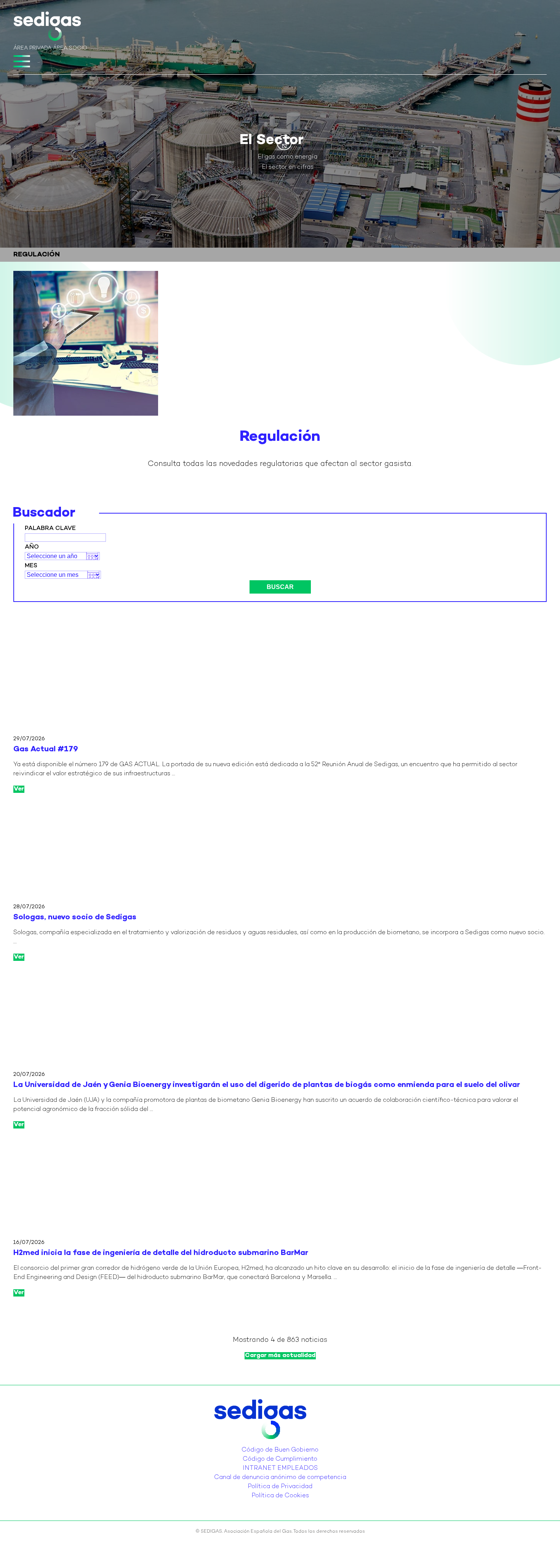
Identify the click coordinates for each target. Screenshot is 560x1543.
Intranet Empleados (280, 1468)
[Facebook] (287, 1444)
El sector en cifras (288, 167)
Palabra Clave (50, 528)
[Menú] (21, 61)
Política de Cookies (280, 1496)
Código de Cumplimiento (280, 1459)
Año (32, 547)
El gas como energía (287, 157)
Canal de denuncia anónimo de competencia (280, 1477)
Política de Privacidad (280, 1487)
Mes (31, 566)
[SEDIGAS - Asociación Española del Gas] (47, 27)
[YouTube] (282, 1444)
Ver (19, 789)
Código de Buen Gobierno (280, 1450)
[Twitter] (273, 1444)
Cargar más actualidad (280, 1356)
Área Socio (70, 48)
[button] (284, 142)
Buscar (280, 587)
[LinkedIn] (277, 1444)
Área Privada (32, 48)
